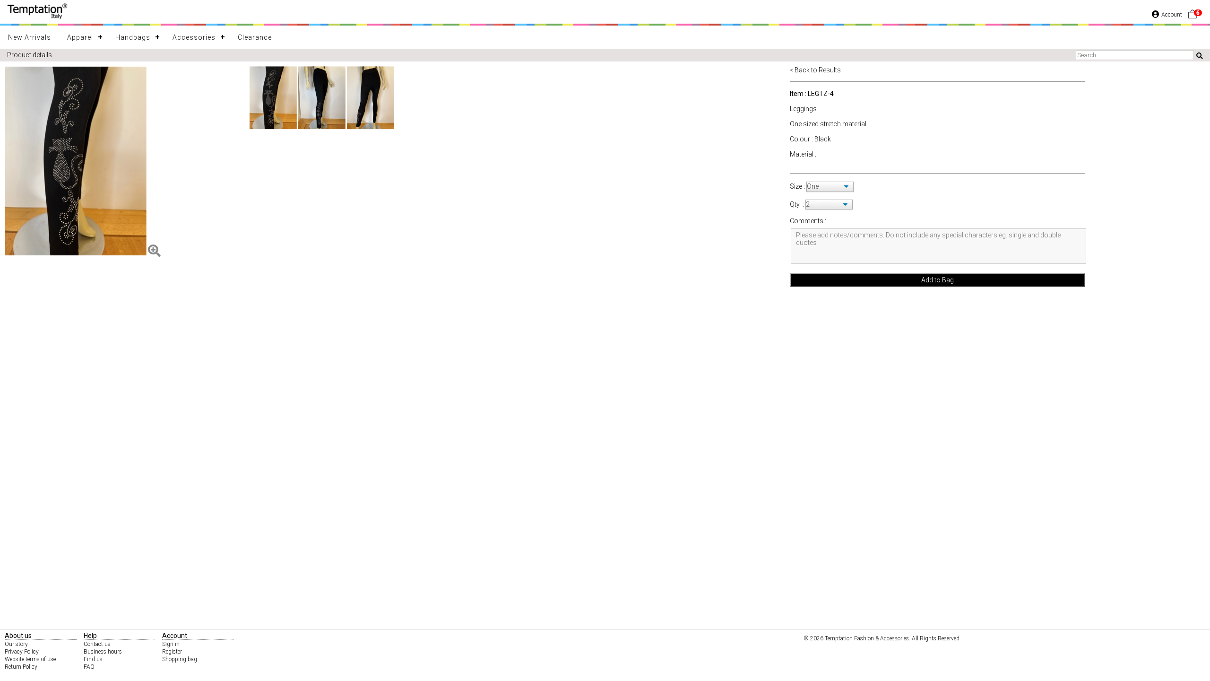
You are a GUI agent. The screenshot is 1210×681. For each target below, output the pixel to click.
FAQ (89, 667)
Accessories (194, 37)
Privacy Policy (22, 651)
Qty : (797, 204)
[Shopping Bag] (1192, 16)
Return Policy (21, 667)
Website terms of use (30, 659)
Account (1171, 14)
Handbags (132, 37)
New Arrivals (29, 37)
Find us (93, 659)
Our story (16, 644)
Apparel (80, 37)
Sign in (171, 644)
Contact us (97, 644)
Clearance (255, 37)
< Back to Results (815, 70)
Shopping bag (179, 659)
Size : (798, 186)
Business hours (103, 651)
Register (172, 651)
